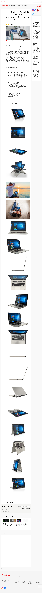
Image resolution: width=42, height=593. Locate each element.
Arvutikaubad (17, 579)
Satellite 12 (14, 500)
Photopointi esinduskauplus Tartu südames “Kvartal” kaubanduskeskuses (36, 24)
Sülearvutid (18, 500)
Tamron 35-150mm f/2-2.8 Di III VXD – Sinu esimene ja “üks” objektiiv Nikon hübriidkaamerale (36, 50)
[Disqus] (16, 551)
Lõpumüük (23, 582)
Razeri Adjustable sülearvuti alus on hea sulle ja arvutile (6, 525)
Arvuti (13, 502)
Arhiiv (21, 2)
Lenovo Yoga (17, 47)
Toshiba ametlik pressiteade (14, 99)
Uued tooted (24, 581)
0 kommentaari (15, 22)
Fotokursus (37, 579)
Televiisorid (17, 580)
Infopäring (23, 577)
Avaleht (9, 2)
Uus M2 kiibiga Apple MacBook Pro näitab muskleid (19, 525)
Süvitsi (18, 2)
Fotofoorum (37, 576)
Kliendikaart (24, 580)
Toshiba (7, 40)
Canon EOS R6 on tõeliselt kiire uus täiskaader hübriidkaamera (36, 37)
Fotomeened (30, 580)
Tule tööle (25, 2)
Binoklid (16, 582)
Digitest (36, 577)
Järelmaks (23, 579)
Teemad (12, 2)
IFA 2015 (10, 500)
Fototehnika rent (31, 583)
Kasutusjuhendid (38, 580)
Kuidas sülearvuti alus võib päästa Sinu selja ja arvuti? (12, 525)
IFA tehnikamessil (13, 41)
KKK (35, 581)
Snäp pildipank (37, 582)
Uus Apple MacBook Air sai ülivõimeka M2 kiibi (25, 525)
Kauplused (23, 576)
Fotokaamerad (17, 576)
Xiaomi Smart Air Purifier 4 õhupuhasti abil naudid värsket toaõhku (36, 76)
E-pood (29, 2)
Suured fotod (30, 581)
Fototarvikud (17, 577)
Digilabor (29, 582)
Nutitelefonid (17, 581)
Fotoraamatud (30, 579)
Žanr (16, 2)
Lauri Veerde (10, 22)
